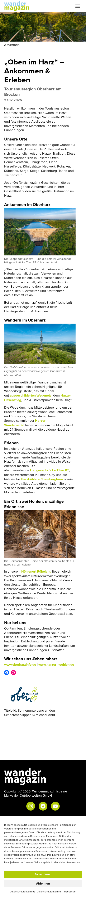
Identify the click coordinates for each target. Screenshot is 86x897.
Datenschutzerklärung (22, 891)
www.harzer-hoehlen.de (56, 664)
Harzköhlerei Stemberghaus (42, 479)
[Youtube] (55, 806)
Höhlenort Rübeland (36, 571)
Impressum (70, 891)
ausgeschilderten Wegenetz (31, 395)
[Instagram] (13, 672)
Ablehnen (43, 883)
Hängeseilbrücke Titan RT (49, 470)
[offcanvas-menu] (78, 6)
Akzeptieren (43, 874)
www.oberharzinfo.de (20, 664)
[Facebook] (6, 672)
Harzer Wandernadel (25, 423)
